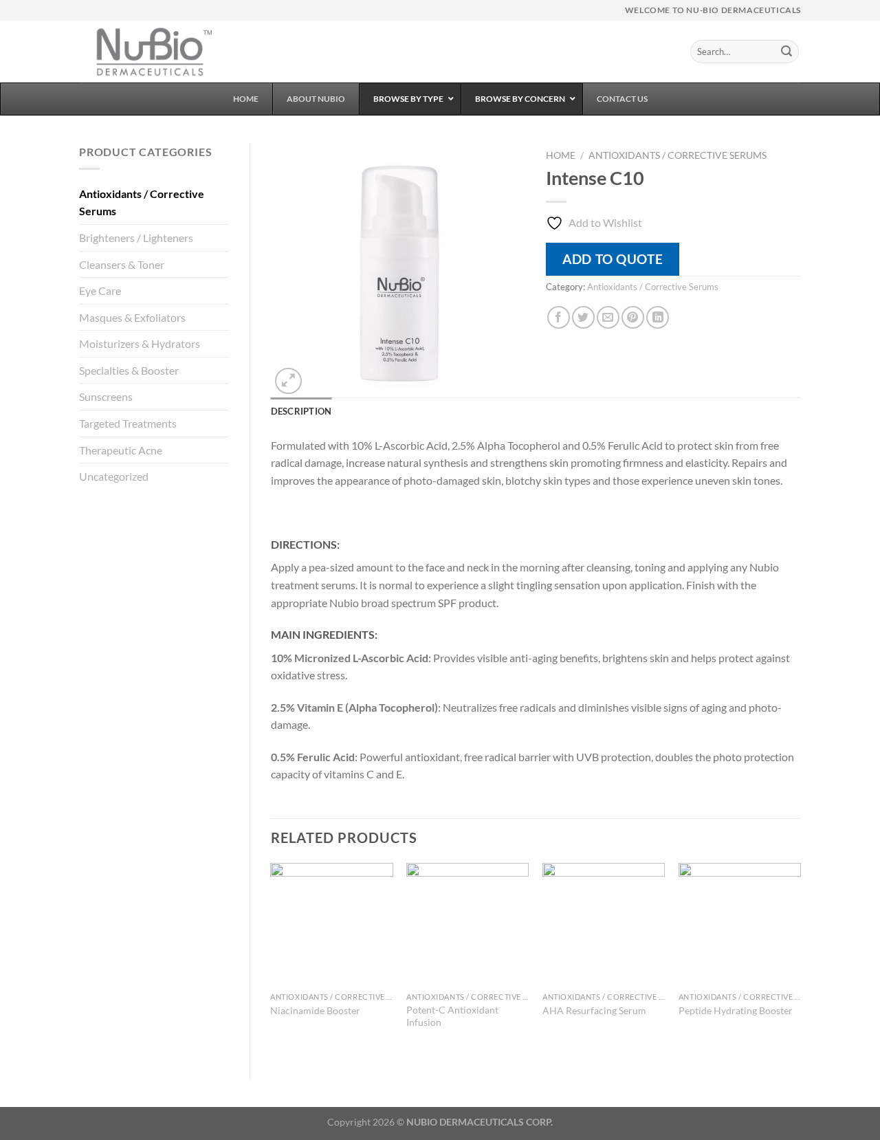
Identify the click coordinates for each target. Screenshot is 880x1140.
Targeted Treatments (128, 423)
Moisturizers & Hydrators (139, 343)
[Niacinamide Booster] (331, 924)
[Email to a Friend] (608, 317)
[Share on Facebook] (558, 317)
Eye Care (100, 290)
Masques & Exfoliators (132, 317)
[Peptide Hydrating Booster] (740, 924)
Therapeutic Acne (120, 450)
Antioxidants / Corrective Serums (141, 202)
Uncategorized (113, 476)
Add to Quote (612, 259)
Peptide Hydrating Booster (736, 1010)
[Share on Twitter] (583, 317)
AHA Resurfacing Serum (594, 1010)
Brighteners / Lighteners (136, 237)
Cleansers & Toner (121, 264)
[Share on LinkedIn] (657, 317)
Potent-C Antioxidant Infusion (452, 1016)
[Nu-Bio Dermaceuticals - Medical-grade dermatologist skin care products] (148, 52)
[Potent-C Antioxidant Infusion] (467, 924)
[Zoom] (288, 381)
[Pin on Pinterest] (633, 317)
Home (560, 155)
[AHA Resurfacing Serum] (603, 924)
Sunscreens (106, 396)
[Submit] (786, 51)
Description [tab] (301, 411)
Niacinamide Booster (315, 1010)
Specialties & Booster (129, 370)
